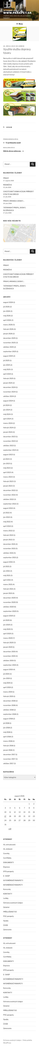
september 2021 (9, 557)
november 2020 (9, 602)
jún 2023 (6, 464)
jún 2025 (6, 365)
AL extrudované (9, 845)
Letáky (5, 898)
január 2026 (7, 334)
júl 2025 (6, 360)
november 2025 (9, 343)
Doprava (6, 867)
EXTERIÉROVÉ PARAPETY (13, 880)
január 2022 (7, 540)
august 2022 (8, 508)
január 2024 (7, 432)
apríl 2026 (7, 320)
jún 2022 (6, 517)
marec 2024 (8, 423)
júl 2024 (6, 405)
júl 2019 (6, 674)
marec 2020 (8, 638)
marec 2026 (8, 325)
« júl (9, 829)
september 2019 (9, 665)
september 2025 (9, 352)
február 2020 (8, 643)
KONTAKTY (7, 894)
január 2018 (7, 750)
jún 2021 (6, 571)
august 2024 (8, 401)
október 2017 (8, 763)
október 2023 (8, 446)
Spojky (5, 921)
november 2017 (9, 759)
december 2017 (9, 755)
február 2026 (8, 329)
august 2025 (8, 356)
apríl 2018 (7, 737)
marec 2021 (7, 584)
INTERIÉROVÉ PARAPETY (13, 885)
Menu (21, 24)
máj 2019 (6, 683)
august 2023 (8, 455)
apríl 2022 (7, 526)
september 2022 (9, 504)
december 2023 (9, 437)
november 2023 (9, 441)
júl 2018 (6, 723)
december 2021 (9, 544)
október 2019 (8, 661)
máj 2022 (6, 522)
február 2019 (8, 696)
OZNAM (9, 127)
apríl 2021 (7, 580)
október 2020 (8, 607)
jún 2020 (6, 625)
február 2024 (8, 428)
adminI (21, 46)
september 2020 (9, 611)
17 (5, 816)
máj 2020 (7, 629)
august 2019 (8, 670)
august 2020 (8, 616)
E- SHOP (6, 876)
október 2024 (8, 396)
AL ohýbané (7, 849)
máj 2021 (6, 575)
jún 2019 (6, 678)
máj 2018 (6, 732)
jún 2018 (6, 728)
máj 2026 (7, 316)
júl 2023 (6, 459)
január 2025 (7, 383)
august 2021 (8, 562)
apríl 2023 (7, 472)
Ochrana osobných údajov (13, 903)
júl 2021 (6, 566)
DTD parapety (8, 871)
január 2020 (7, 647)
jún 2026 (6, 311)
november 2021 (9, 549)
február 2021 (8, 589)
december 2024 (9, 387)
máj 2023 (7, 468)
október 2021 (8, 553)
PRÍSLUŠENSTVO (10, 912)
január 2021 (7, 593)
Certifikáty (7, 858)
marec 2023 (8, 477)
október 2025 (8, 347)
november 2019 (9, 656)
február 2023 (8, 481)
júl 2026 (6, 307)
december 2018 (9, 701)
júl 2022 (6, 513)
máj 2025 (7, 369)
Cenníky (6, 853)
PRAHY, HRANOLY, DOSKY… (13, 201)
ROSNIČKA (7, 185)
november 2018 (9, 705)
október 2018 (8, 710)
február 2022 (8, 535)
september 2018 (9, 714)
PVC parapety (8, 916)
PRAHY (6, 178)
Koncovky (7, 889)
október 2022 (8, 499)
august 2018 (8, 719)
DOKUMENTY (8, 862)
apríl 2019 (7, 687)
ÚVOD (5, 925)
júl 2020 (6, 620)
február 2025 (8, 378)
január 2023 (7, 486)
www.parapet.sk (17, 12)
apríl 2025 (7, 374)
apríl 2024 (7, 419)
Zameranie (7, 930)
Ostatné (6, 907)
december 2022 (9, 490)
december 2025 (9, 338)
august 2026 (8, 302)
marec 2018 (7, 741)
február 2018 (8, 746)
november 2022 (9, 495)
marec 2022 (7, 531)
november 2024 (9, 392)
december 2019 (9, 652)
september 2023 (9, 450)
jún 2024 (6, 410)
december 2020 (9, 598)
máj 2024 (7, 414)
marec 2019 (7, 692)
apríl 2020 (7, 634)
